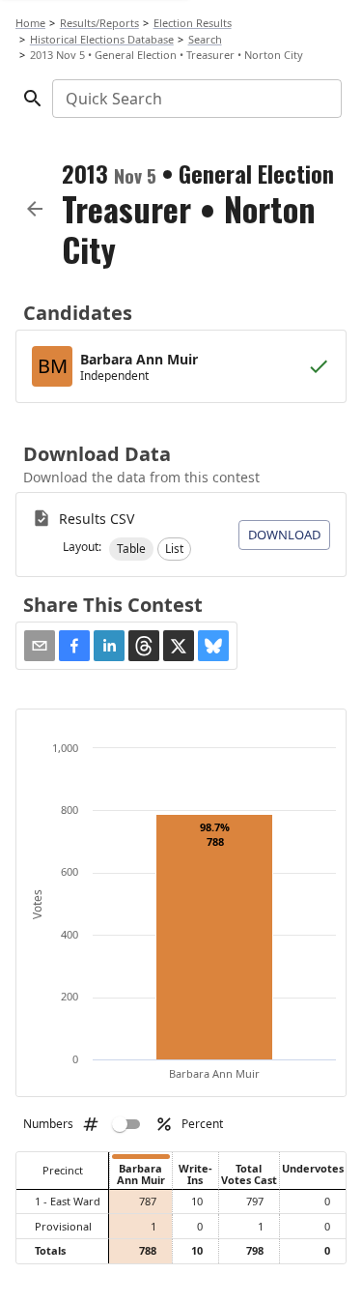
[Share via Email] (39, 645)
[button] (131, 549)
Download (284, 534)
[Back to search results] (34, 208)
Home (30, 22)
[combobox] (195, 98)
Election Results (192, 22)
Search (205, 39)
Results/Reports (99, 22)
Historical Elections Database (102, 39)
